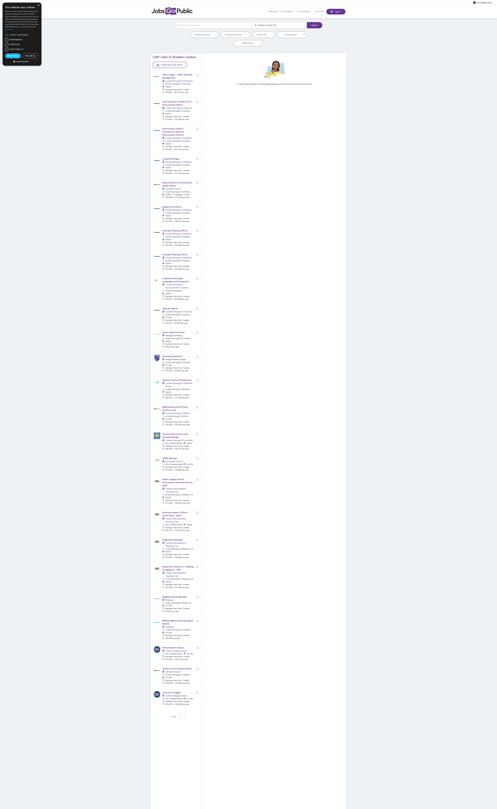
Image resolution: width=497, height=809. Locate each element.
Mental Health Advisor (173, 647)
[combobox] (214, 25)
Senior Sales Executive (173, 332)
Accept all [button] (13, 56)
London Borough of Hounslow (179, 81)
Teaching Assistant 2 (172, 356)
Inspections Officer (171, 206)
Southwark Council (174, 461)
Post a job (319, 11)
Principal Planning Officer (175, 230)
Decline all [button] (30, 56)
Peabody (169, 600)
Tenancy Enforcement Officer (177, 668)
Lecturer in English (171, 692)
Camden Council (173, 188)
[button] (22, 61)
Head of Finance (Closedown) (176, 380)
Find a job (273, 11)
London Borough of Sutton (177, 413)
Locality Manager (170, 158)
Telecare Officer (170, 308)
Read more (9, 29)
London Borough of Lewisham (179, 440)
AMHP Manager (169, 458)
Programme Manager (172, 539)
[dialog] (22, 34)
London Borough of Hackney (178, 108)
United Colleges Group (176, 650)
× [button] (38, 5)
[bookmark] (197, 75)
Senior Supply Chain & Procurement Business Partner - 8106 (178, 482)
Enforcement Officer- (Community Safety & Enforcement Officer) (173, 131)
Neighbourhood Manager (174, 596)
